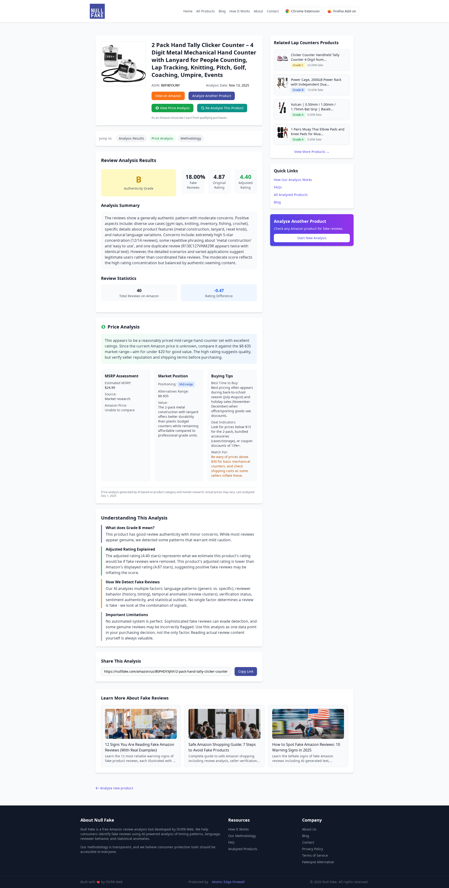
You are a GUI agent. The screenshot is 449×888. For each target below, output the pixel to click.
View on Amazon (168, 96)
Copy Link (245, 671)
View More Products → (312, 151)
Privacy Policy (312, 849)
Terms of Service (315, 855)
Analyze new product (116, 788)
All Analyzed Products (291, 194)
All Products (205, 11)
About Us (309, 829)
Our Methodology (242, 836)
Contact (273, 11)
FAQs (278, 187)
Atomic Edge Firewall (228, 882)
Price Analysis (162, 138)
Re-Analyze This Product (224, 108)
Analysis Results (131, 138)
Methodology (191, 138)
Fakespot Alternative (318, 862)
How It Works (239, 11)
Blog (222, 11)
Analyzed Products (242, 849)
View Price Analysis (175, 108)
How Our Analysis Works (293, 179)
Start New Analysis (311, 238)
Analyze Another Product (211, 96)
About (258, 11)
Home (187, 11)
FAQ (231, 842)
